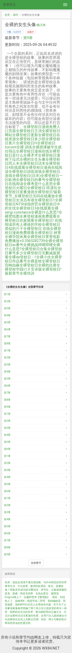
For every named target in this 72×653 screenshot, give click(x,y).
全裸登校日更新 (25, 135)
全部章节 (36, 562)
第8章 (7, 343)
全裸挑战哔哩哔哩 (38, 245)
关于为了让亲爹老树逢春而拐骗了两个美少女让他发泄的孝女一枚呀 (36, 608)
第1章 (7, 294)
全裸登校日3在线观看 (33, 208)
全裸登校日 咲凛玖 (42, 188)
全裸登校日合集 (34, 249)
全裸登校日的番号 (30, 179)
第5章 (7, 322)
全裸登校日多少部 (30, 139)
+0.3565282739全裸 (36, 241)
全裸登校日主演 (29, 131)
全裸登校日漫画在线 (32, 151)
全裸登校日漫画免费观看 (33, 230)
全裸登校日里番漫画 (33, 190)
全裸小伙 (43, 257)
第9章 (28, 38)
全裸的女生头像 (32, 159)
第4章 (7, 315)
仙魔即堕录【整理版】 (37, 597)
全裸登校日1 (44, 200)
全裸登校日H (26, 143)
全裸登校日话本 (32, 163)
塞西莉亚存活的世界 (21, 611)
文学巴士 (9, 4)
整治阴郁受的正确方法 (48, 611)
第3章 (7, 308)
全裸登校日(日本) (26, 175)
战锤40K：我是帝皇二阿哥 (30, 600)
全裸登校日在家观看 (32, 218)
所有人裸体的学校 (27, 224)
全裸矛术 (30, 155)
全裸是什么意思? (45, 212)
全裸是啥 (34, 261)
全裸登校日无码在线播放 (34, 196)
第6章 (7, 329)
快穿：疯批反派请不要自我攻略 (23, 582)
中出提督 (23, 586)
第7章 (7, 336)
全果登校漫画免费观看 (38, 216)
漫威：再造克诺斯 (22, 593)
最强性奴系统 (38, 586)
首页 (7, 14)
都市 (15, 14)
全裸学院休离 (16, 236)
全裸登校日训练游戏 (25, 171)
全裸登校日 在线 (36, 228)
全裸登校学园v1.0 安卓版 (32, 267)
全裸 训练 (24, 147)
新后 (50, 586)
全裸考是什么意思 (38, 184)
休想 (43, 619)
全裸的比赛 (47, 265)
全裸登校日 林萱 (47, 232)
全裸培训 (27, 273)
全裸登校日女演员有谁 (33, 198)
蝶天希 (41, 25)
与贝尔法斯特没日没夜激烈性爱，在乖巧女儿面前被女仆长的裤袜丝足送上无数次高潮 (36, 615)
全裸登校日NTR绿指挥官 (33, 202)
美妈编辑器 (54, 600)
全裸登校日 (29, 265)
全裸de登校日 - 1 (22, 257)
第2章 (7, 301)
